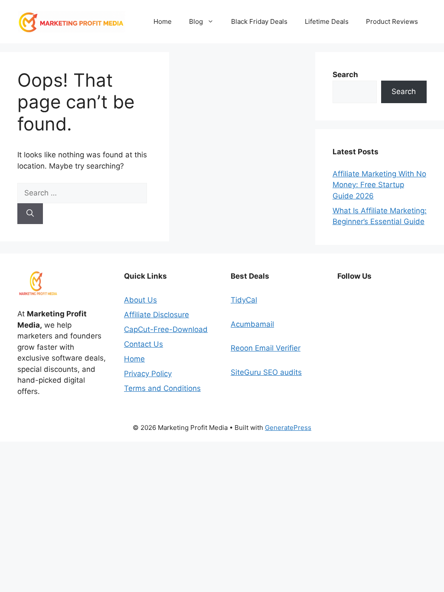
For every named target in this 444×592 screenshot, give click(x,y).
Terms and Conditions (162, 388)
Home (162, 21)
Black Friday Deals (259, 21)
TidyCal (244, 300)
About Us (140, 300)
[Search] (30, 213)
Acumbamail (252, 324)
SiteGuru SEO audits (266, 372)
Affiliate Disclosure (156, 314)
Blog (196, 21)
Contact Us (143, 344)
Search (404, 91)
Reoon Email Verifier (265, 348)
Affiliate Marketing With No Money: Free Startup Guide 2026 (379, 184)
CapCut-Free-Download (166, 329)
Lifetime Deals (327, 21)
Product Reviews (392, 21)
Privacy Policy (148, 373)
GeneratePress (288, 427)
